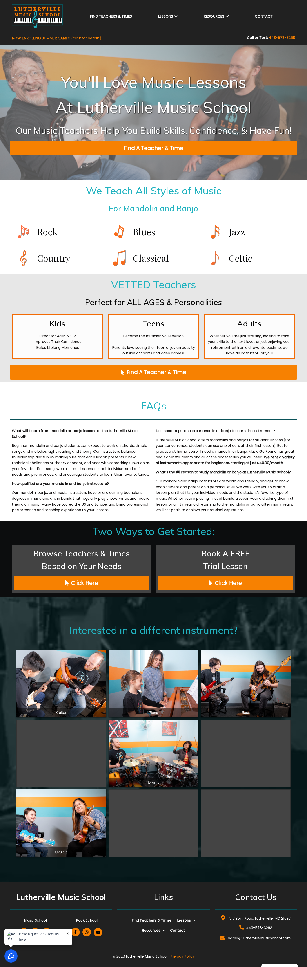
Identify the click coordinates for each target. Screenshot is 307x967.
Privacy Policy (182, 956)
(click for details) (56, 38)
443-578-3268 (282, 37)
